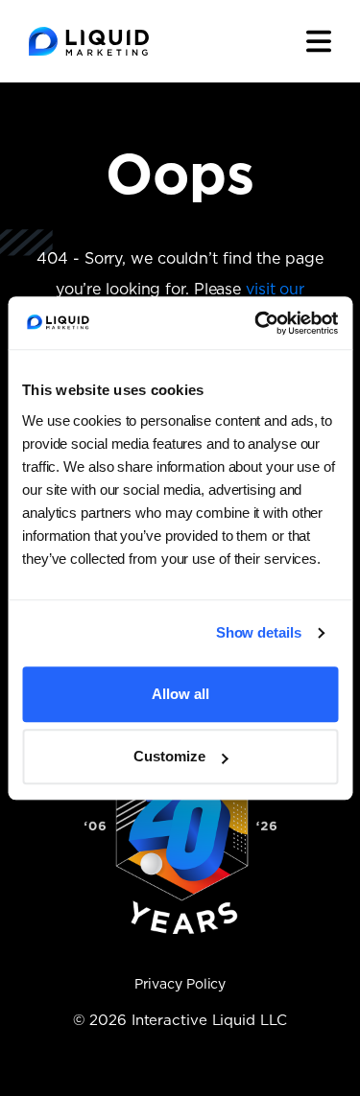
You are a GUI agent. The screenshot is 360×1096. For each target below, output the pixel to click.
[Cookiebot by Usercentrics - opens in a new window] (256, 323)
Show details (258, 632)
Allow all (180, 694)
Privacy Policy (180, 984)
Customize (169, 756)
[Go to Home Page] (89, 41)
